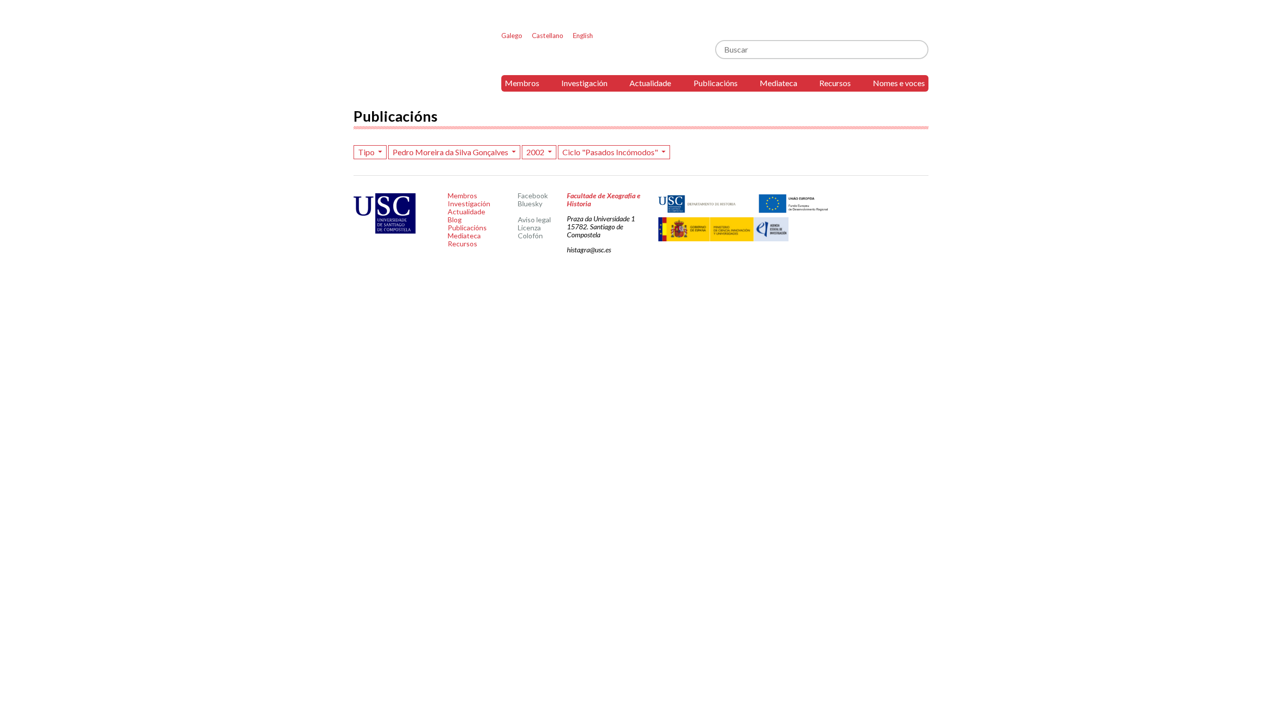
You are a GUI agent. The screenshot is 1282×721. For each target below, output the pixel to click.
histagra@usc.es (589, 249)
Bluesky (530, 203)
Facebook (533, 195)
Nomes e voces (899, 83)
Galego (511, 36)
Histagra (410, 53)
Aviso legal (534, 219)
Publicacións (716, 83)
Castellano (547, 36)
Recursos (835, 83)
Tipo (367, 152)
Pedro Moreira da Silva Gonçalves (451, 152)
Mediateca (778, 83)
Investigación (584, 83)
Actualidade (650, 83)
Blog (455, 219)
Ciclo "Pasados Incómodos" (611, 152)
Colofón (530, 235)
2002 (536, 152)
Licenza (529, 227)
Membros (522, 83)
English (583, 36)
